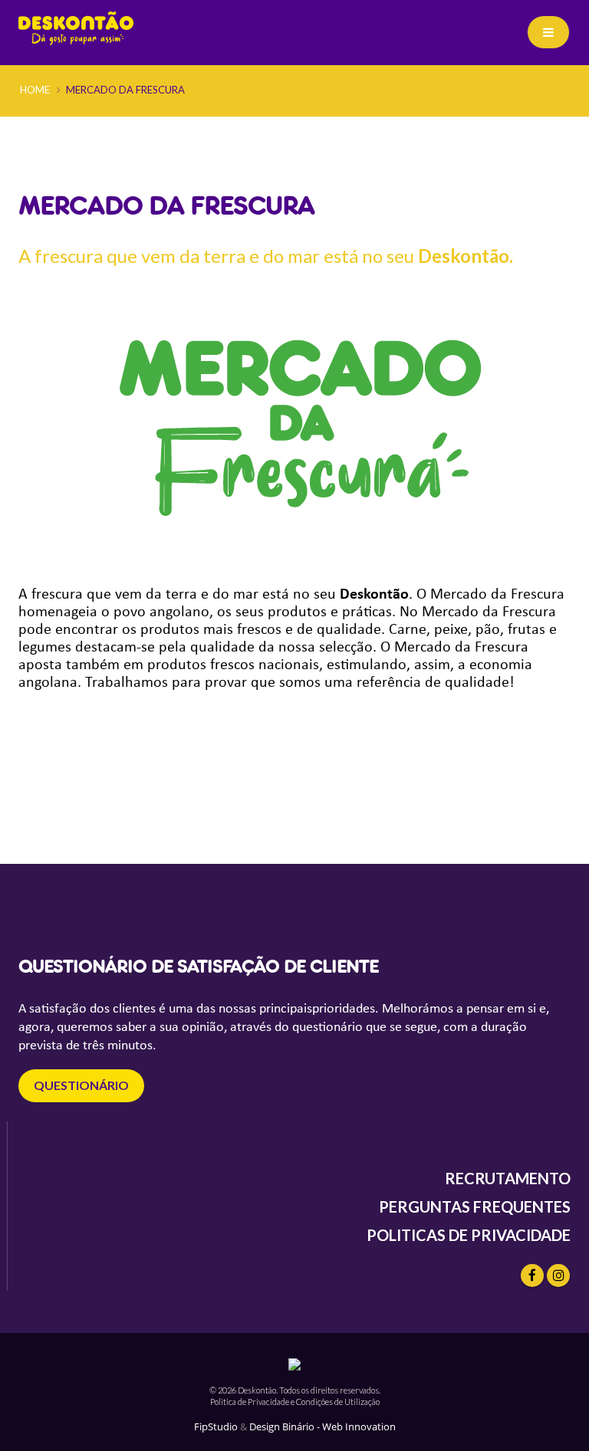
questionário (81, 1085)
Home (35, 90)
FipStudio (216, 1426)
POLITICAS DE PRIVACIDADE (469, 1235)
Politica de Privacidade (249, 1402)
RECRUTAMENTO (508, 1178)
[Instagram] (558, 1275)
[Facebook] (532, 1275)
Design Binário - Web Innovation (322, 1426)
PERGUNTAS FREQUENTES (475, 1206)
